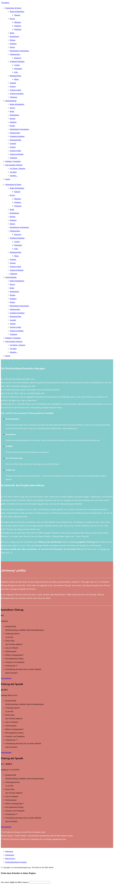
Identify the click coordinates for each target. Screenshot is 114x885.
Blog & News (10, 858)
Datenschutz (9, 855)
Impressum (9, 851)
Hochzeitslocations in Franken (16, 862)
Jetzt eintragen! (6, 678)
